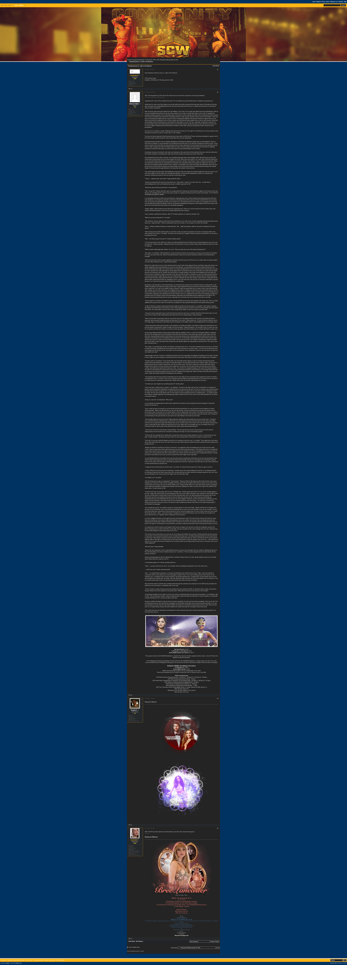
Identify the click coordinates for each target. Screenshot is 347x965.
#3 (217, 698)
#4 (217, 828)
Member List (333, 1)
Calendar (340, 1)
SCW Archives (148, 59)
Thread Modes (215, 65)
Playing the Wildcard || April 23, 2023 (169, 59)
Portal (323, 1)
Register (21, 5)
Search (328, 1)
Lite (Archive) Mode (38, 960)
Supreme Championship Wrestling (135, 59)
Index (314, 1)
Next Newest (139, 941)
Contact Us (3, 960)
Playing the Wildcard (150, 702)
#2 (217, 92)
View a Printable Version (134, 947)
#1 (217, 69)
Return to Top (29, 960)
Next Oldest (132, 941)
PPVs (154, 59)
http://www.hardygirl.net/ (181, 935)
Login (16, 5)
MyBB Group (18, 963)
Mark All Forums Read (49, 960)
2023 (158, 59)
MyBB (7, 963)
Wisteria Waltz (134, 104)
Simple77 (134, 710)
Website (318, 1)
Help (345, 1)
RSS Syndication (60, 960)
